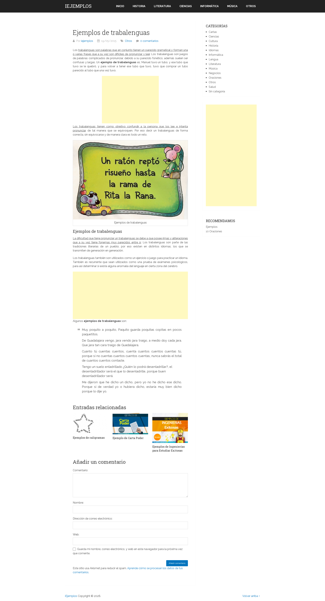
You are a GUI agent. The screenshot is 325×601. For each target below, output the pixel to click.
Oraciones (215, 77)
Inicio (120, 6)
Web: (76, 534)
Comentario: (80, 470)
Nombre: (78, 502)
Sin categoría (217, 91)
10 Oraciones (214, 231)
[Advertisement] (130, 99)
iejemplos (87, 41)
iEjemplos (78, 6)
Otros (251, 6)
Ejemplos (212, 226)
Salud (212, 86)
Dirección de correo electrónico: (92, 518)
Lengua (213, 59)
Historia (139, 6)
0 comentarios (149, 41)
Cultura (213, 41)
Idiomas (214, 50)
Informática (209, 6)
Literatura (162, 6)
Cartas (213, 32)
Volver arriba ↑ (251, 596)
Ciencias (185, 6)
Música (232, 6)
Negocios (215, 73)
